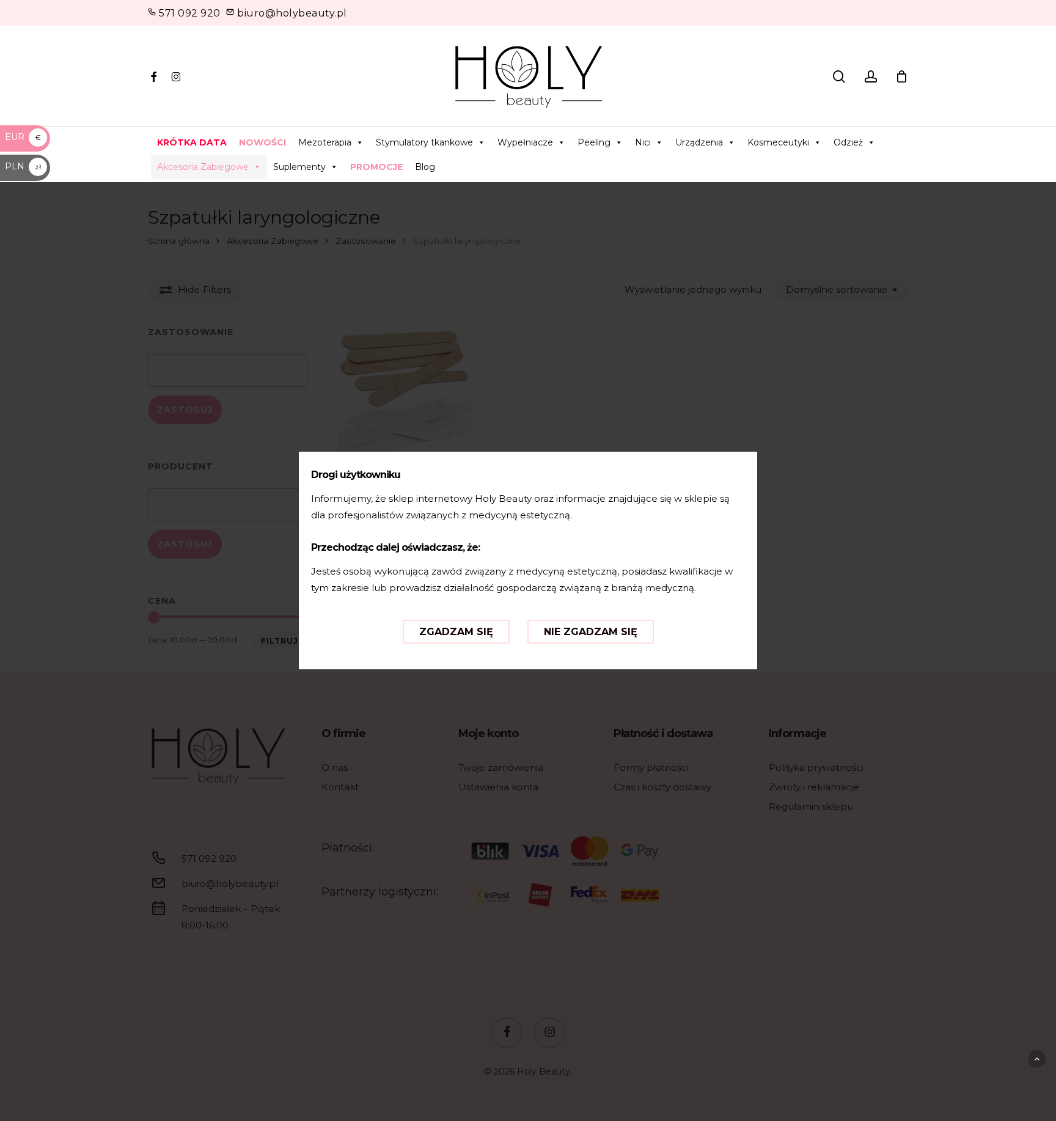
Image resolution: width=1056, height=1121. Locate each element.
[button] (1037, 1059)
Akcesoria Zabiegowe (203, 166)
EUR (23, 136)
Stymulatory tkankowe (424, 142)
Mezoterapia (324, 142)
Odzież (848, 142)
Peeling (594, 142)
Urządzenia (699, 142)
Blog (425, 166)
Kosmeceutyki (778, 142)
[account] (871, 76)
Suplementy (299, 166)
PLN (23, 166)
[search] (839, 76)
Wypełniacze (525, 142)
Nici (643, 142)
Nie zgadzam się (590, 632)
